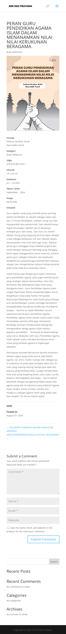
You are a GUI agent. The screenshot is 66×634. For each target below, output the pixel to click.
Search (54, 561)
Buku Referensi (14, 52)
